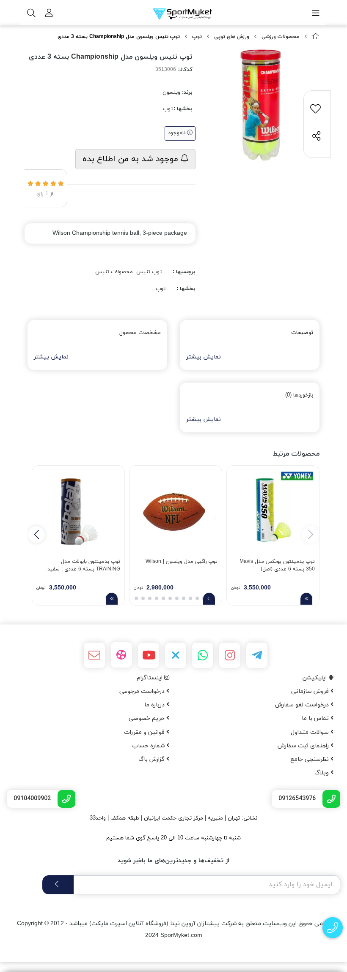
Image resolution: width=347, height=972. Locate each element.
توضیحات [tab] (302, 333)
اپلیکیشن (315, 678)
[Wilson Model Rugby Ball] (176, 512)
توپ (197, 36)
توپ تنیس (149, 272)
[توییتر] (175, 655)
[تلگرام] (256, 655)
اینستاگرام (150, 678)
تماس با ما (316, 718)
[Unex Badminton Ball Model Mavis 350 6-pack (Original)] (273, 512)
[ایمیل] (94, 655)
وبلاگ (322, 773)
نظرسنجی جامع (310, 759)
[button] (36, 534)
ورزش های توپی (231, 36)
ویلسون (171, 92)
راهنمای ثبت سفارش (304, 746)
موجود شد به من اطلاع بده (132, 159)
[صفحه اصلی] (315, 37)
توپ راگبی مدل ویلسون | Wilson (182, 561)
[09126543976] (332, 928)
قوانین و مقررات (145, 732)
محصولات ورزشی (281, 36)
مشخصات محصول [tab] (140, 333)
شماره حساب (149, 746)
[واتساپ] (202, 655)
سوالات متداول (310, 732)
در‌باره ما (155, 705)
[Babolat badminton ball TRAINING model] (78, 512)
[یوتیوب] (148, 655)
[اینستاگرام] (229, 655)
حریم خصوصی (147, 718)
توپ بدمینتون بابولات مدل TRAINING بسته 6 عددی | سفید (83, 565)
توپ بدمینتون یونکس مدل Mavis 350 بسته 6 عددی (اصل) (277, 565)
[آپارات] (121, 655)
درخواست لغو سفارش (302, 705)
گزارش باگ (152, 759)
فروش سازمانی (310, 691)
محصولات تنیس (114, 272)
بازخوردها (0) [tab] (299, 395)
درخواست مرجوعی (142, 691)
